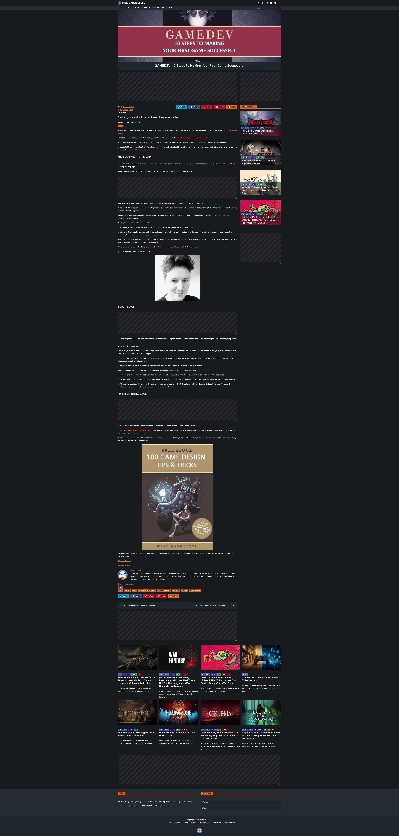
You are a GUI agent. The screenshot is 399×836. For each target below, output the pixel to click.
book (120, 590)
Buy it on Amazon (124, 561)
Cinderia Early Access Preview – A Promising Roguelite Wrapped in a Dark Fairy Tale (219, 735)
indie (144, 802)
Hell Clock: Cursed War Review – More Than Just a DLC (258, 132)
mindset (184, 590)
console (122, 801)
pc (180, 802)
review (129, 806)
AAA (120, 674)
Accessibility (216, 823)
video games (159, 806)
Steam (136, 806)
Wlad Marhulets (195, 590)
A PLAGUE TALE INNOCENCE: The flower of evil (214, 605)
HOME (121, 8)
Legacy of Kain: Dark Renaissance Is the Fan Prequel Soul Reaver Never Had (261, 735)
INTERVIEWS (146, 8)
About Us (168, 823)
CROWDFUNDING (159, 8)
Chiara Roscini (128, 107)
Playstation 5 (121, 806)
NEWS (128, 8)
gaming (138, 802)
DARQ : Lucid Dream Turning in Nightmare (139, 605)
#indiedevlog (247, 730)
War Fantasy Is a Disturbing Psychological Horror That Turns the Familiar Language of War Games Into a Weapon (177, 682)
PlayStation (187, 802)
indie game (152, 802)
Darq (134, 590)
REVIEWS (136, 8)
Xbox (168, 806)
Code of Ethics (229, 823)
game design (150, 590)
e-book (141, 590)
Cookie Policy (204, 823)
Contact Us (178, 823)
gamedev (176, 590)
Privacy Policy (190, 823)
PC (262, 128)
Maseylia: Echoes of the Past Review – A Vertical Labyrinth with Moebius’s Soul (260, 190)
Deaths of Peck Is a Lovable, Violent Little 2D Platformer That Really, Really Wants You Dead (259, 220)
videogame (146, 805)
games (130, 802)
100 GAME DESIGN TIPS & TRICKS (136, 430)
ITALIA (204, 808)
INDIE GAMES (254, 128)
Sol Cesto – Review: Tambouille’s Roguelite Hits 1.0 (258, 162)
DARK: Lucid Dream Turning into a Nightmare (193, 138)
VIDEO (170, 8)
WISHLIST (266, 214)
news (175, 802)
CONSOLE (245, 128)
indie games (165, 801)
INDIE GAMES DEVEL (133, 3)
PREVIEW (184, 730)
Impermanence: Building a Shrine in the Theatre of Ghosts (136, 734)
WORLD (205, 802)
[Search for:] (279, 8)
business (127, 590)
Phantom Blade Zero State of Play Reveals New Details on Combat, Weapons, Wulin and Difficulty (136, 680)
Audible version (124, 565)
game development (164, 590)
